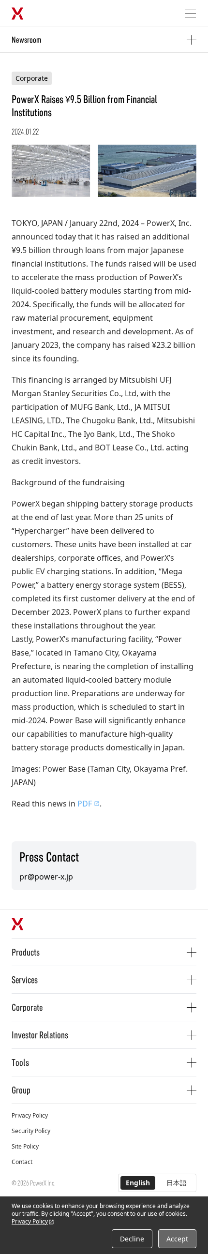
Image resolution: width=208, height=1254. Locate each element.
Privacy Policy (30, 1115)
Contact (22, 1162)
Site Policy (25, 1146)
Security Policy (31, 1131)
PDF (84, 803)
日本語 (176, 1182)
